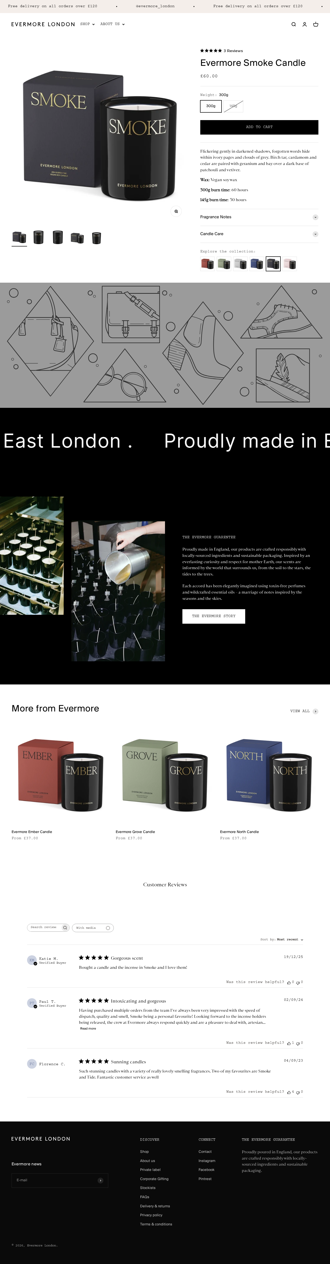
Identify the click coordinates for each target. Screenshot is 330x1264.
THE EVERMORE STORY (214, 616)
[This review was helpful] (289, 1092)
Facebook (207, 1170)
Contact (205, 1152)
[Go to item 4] (77, 238)
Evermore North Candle (239, 832)
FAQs (144, 1197)
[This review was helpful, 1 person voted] (289, 1043)
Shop (144, 1152)
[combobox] (281, 940)
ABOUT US (110, 24)
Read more (88, 1029)
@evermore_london (140, 6)
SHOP (85, 24)
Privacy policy (151, 1215)
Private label (150, 1170)
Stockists (148, 1188)
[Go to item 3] (58, 238)
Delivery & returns (155, 1206)
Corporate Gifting (154, 1179)
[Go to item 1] (19, 238)
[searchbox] (44, 927)
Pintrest (205, 1179)
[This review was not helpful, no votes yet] (298, 982)
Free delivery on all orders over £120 (243, 6)
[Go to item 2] (38, 238)
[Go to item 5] (96, 238)
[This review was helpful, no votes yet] (289, 982)
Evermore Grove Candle (135, 832)
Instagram (207, 1161)
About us (147, 1161)
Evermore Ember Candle (32, 832)
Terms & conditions (156, 1224)
